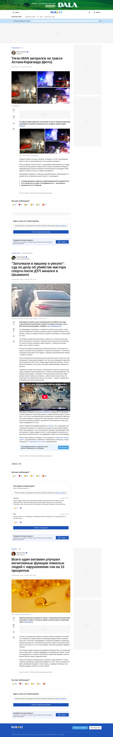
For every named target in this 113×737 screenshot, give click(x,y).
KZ (89, 12)
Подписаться (63, 447)
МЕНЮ (17, 12)
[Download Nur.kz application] (56, 5)
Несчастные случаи (49, 16)
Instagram (63, 242)
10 (15, 683)
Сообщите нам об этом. (45, 193)
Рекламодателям (95, 727)
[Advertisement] (56, 33)
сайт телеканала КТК (54, 326)
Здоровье (14, 549)
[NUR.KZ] (56, 12)
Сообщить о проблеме (80, 727)
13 (45, 476)
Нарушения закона (30, 16)
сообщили (50, 426)
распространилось (45, 412)
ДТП (41, 16)
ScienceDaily (28, 622)
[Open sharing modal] (13, 123)
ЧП (38, 16)
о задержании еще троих (36, 442)
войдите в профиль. (61, 225)
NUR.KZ (22, 126)
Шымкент (14, 463)
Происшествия (16, 16)
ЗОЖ (19, 549)
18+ (20, 463)
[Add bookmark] (13, 129)
